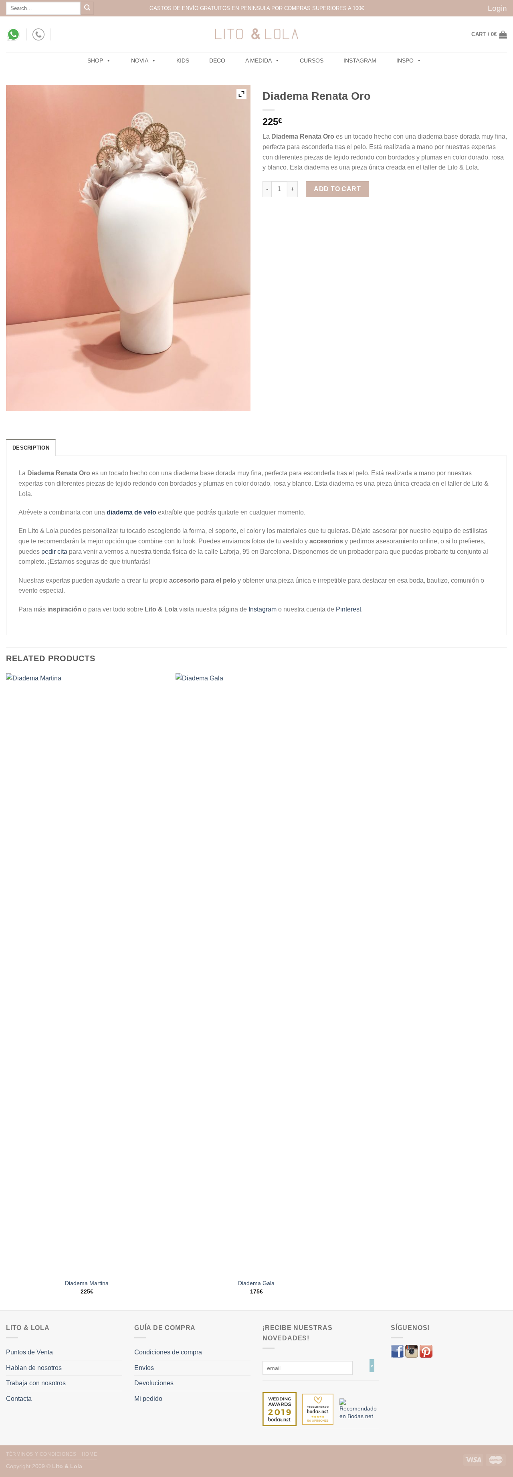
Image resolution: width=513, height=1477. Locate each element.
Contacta (19, 1398)
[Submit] (87, 8)
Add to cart (337, 189)
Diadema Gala (256, 1283)
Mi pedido (148, 1398)
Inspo (405, 60)
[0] (280, 1409)
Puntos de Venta (29, 1352)
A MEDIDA (258, 60)
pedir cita (54, 551)
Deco (217, 60)
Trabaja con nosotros (36, 1383)
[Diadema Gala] (256, 973)
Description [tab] (30, 448)
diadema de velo (131, 512)
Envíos (144, 1367)
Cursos (311, 60)
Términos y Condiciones (41, 1454)
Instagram (359, 60)
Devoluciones (154, 1383)
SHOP (95, 60)
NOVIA (139, 60)
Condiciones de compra (168, 1352)
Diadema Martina (87, 1283)
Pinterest (348, 609)
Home (89, 1454)
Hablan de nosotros (34, 1367)
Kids (182, 60)
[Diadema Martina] (87, 973)
